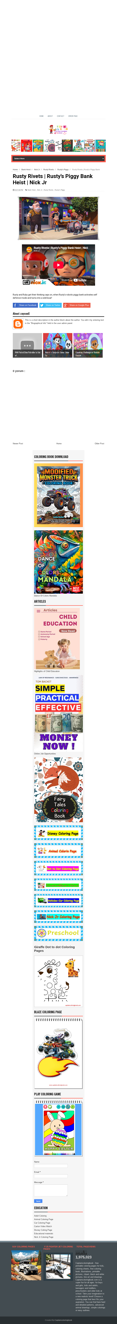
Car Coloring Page (42, 1223)
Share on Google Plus (79, 305)
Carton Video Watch (43, 1226)
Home (41, 116)
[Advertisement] (58, 21)
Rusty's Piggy (60, 190)
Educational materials (43, 1233)
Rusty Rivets (48, 190)
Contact (60, 116)
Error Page (73, 116)
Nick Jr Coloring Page (43, 1237)
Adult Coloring (40, 1216)
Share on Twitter (53, 305)
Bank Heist (32, 190)
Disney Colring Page (43, 1230)
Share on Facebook (27, 305)
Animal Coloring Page (43, 1219)
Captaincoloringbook (63, 1320)
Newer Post (18, 443)
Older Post (99, 443)
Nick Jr (39, 190)
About (50, 116)
